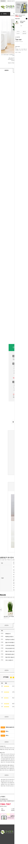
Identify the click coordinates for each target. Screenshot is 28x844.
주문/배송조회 (14, 810)
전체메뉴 (5, 13)
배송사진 (24, 31)
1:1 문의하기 (13, 809)
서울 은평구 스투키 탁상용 (9, 616)
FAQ (2, 809)
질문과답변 (24, 33)
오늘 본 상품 (21, 18)
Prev (1, 609)
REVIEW (18, 33)
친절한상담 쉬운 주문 (13, 1)
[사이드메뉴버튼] (13, 422)
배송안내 (3, 810)
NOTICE (18, 31)
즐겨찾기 (3, 1)
